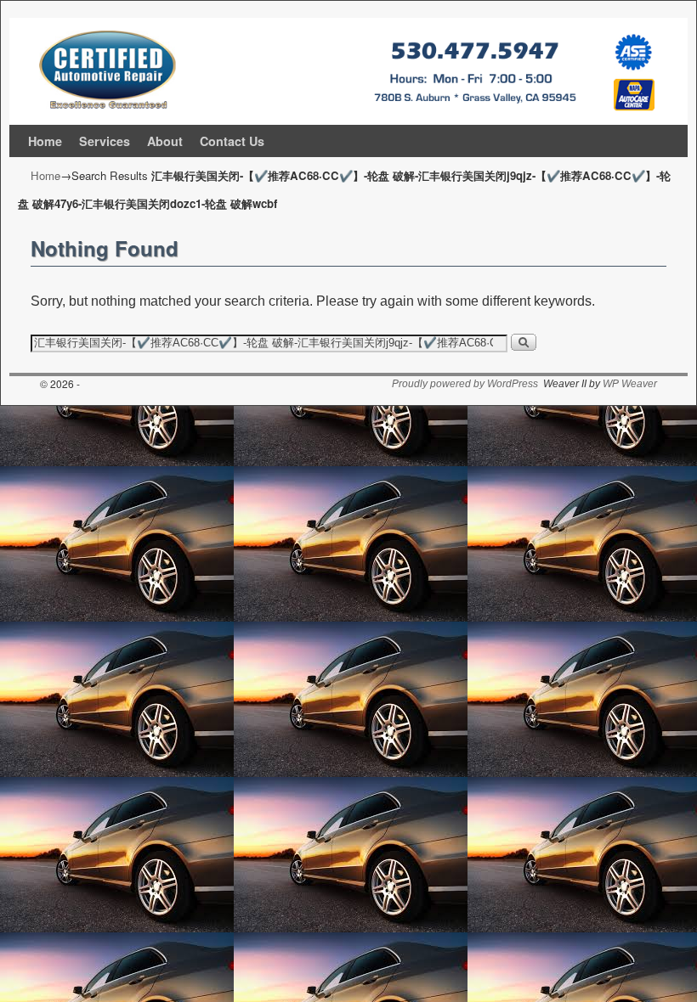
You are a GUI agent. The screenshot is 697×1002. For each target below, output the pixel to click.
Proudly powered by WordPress (465, 384)
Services (104, 140)
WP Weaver (630, 384)
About (165, 140)
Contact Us (232, 140)
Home (45, 140)
